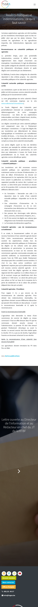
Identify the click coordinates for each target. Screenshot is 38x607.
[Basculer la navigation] (35, 4)
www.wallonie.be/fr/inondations (12, 103)
